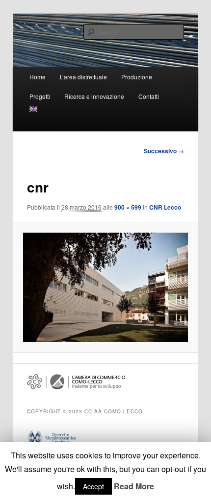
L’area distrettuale (83, 76)
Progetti (39, 96)
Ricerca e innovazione (94, 96)
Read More (134, 486)
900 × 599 (127, 207)
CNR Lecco (165, 207)
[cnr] (105, 287)
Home (37, 76)
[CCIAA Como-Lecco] (76, 386)
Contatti (148, 96)
